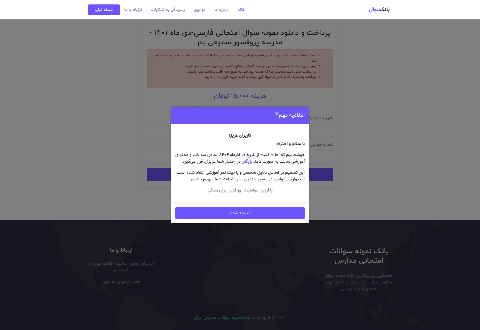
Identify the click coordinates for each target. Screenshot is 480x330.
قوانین (200, 10)
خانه (241, 10)
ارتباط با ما (133, 10)
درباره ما (221, 10)
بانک (379, 10)
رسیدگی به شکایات (168, 10)
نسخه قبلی (104, 9)
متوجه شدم (240, 213)
